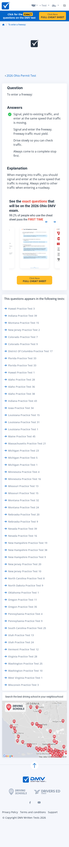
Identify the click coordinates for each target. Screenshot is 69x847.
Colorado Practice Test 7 (23, 337)
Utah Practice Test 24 (21, 642)
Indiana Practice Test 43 (22, 401)
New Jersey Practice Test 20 (24, 564)
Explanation (17, 168)
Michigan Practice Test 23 (23, 450)
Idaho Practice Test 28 (21, 379)
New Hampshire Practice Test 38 (27, 550)
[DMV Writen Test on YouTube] (39, 802)
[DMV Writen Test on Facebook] (30, 802)
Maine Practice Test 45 (21, 436)
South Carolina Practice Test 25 (27, 628)
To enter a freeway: (17, 24)
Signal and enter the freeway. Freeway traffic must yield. (32, 131)
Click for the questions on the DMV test (19, 16)
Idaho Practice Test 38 (21, 393)
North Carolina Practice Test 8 (26, 578)
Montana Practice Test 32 (23, 500)
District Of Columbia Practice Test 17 (30, 351)
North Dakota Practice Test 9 (25, 585)
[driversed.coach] (47, 791)
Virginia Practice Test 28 (22, 656)
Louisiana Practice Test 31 (24, 422)
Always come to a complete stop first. (34, 153)
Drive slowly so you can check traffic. (33, 142)
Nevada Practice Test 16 (22, 535)
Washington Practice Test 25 (25, 663)
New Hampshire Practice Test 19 (27, 543)
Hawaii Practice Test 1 (21, 372)
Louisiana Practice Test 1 (23, 429)
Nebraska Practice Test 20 (23, 514)
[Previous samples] (46, 221)
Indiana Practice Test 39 (22, 315)
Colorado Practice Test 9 (23, 344)
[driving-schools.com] (18, 791)
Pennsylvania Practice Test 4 (25, 614)
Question (15, 88)
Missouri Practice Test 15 (23, 493)
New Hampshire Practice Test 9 (27, 557)
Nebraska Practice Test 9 (23, 521)
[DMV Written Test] (5, 5)
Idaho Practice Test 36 (21, 386)
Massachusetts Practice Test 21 (27, 443)
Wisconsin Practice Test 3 (23, 685)
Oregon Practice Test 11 (22, 599)
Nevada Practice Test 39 (22, 528)
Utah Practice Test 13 (21, 635)
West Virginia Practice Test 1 (25, 677)
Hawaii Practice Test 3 (21, 308)
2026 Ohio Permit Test (21, 76)
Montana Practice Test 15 (23, 322)
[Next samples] (54, 221)
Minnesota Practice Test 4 (23, 472)
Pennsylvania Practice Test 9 (25, 621)
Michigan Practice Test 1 (23, 464)
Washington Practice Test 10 (25, 670)
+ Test (43, 5)
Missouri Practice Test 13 (23, 486)
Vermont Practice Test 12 (23, 649)
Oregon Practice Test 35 (22, 606)
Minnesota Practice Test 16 (24, 479)
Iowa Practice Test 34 (21, 408)
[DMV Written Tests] (34, 765)
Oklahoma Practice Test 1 (23, 592)
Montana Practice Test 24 (23, 507)
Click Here (52, 16)
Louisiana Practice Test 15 (24, 415)
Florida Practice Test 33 (22, 358)
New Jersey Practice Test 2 (24, 330)
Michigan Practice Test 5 (23, 457)
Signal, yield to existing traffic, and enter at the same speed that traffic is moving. (37, 118)
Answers (14, 107)
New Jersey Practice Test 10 (24, 571)
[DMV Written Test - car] (55, 5)
